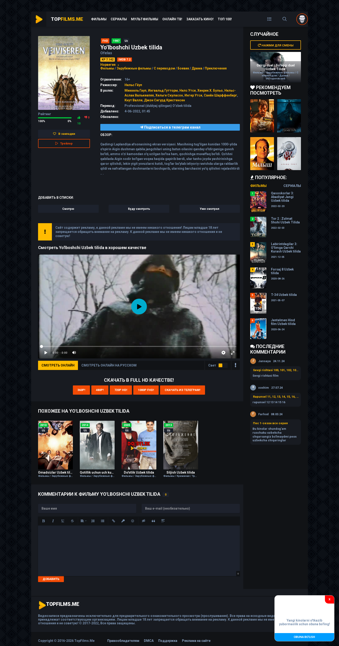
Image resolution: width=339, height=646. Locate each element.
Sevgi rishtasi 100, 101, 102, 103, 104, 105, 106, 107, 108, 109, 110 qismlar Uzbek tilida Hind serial (276, 370)
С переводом (165, 68)
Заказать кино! (200, 19)
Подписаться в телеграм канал (171, 127)
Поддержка (167, 641)
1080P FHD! (146, 390)
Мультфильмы (144, 19)
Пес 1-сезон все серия (270, 423)
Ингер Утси (193, 95)
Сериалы (119, 19)
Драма (197, 68)
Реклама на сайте (196, 641)
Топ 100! (225, 19)
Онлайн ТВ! (172, 19)
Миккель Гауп (135, 90)
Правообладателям (123, 641)
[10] (79, 117)
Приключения (216, 68)
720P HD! (120, 390)
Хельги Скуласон (169, 95)
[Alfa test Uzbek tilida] (289, 153)
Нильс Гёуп (133, 85)
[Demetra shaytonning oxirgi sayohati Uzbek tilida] (289, 115)
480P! (100, 390)
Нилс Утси (187, 90)
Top (67, 19)
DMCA (149, 641)
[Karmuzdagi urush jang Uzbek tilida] (262, 115)
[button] (43, 521)
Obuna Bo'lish (304, 637)
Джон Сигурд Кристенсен (164, 100)
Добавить (51, 579)
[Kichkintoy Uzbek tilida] (262, 153)
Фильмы (99, 19)
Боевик (183, 68)
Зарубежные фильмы (134, 68)
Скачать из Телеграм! (182, 390)
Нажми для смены (277, 45)
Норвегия (108, 64)
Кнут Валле (134, 100)
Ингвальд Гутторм (163, 90)
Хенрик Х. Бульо (210, 90)
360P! (81, 390)
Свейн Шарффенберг (220, 95)
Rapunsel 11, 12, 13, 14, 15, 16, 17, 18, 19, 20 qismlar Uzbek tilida (276, 396)
